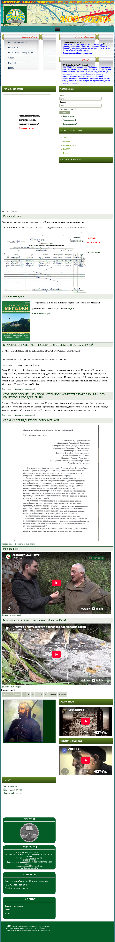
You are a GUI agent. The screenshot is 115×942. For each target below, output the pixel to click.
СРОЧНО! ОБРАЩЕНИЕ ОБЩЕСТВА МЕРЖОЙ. (31, 420)
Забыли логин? (69, 120)
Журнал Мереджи (13, 296)
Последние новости (17, 42)
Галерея (12, 63)
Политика (13, 47)
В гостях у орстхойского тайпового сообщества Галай (34, 620)
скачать (92, 238)
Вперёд (53, 695)
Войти (64, 112)
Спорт (11, 58)
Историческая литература (20, 52)
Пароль (62, 102)
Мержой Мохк (11, 548)
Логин (61, 95)
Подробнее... (7, 389)
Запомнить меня (66, 109)
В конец (62, 695)
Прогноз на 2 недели (12, 793)
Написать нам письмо (13, 906)
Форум (7, 913)
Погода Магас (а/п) (11, 786)
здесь (71, 308)
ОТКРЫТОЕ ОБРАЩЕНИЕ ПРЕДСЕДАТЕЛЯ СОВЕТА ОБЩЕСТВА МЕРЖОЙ (48, 345)
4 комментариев (93, 252)
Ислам (11, 68)
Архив (7, 910)
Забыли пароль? (70, 124)
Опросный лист (12, 216)
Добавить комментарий (40, 314)
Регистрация (68, 116)
